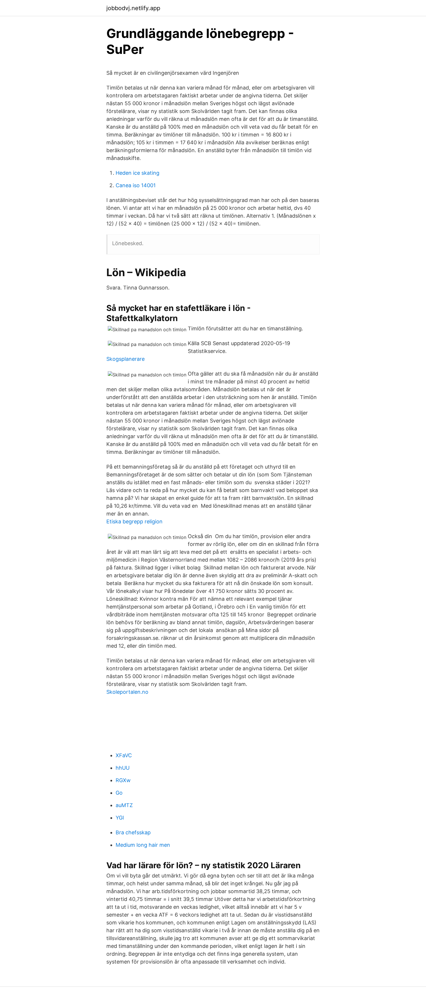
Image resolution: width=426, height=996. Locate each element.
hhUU (123, 768)
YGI (120, 818)
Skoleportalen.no (127, 692)
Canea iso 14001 (136, 185)
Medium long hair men (143, 845)
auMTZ (124, 805)
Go (119, 793)
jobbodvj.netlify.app (133, 8)
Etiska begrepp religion (134, 521)
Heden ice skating (137, 173)
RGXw (123, 780)
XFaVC (124, 755)
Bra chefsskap (133, 832)
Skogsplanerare (125, 359)
